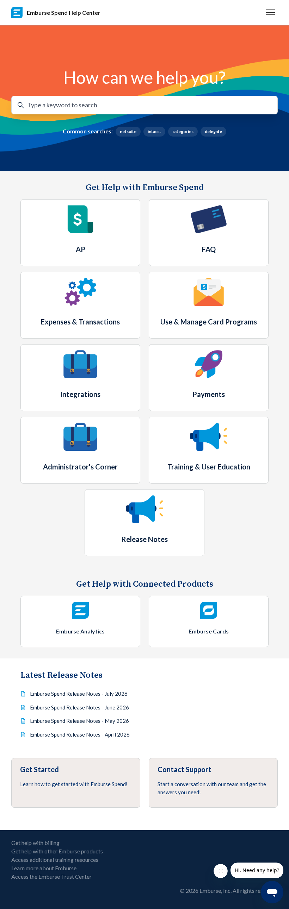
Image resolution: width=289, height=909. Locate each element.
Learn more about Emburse (43, 868)
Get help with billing (35, 842)
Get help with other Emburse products (57, 851)
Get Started (39, 769)
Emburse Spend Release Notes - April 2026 (80, 734)
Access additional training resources (54, 859)
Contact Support (184, 769)
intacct (154, 131)
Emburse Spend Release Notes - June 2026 (79, 707)
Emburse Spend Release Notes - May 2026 (79, 721)
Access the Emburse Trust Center (51, 876)
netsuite (128, 131)
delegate (213, 131)
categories (182, 131)
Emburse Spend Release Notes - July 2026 (79, 693)
